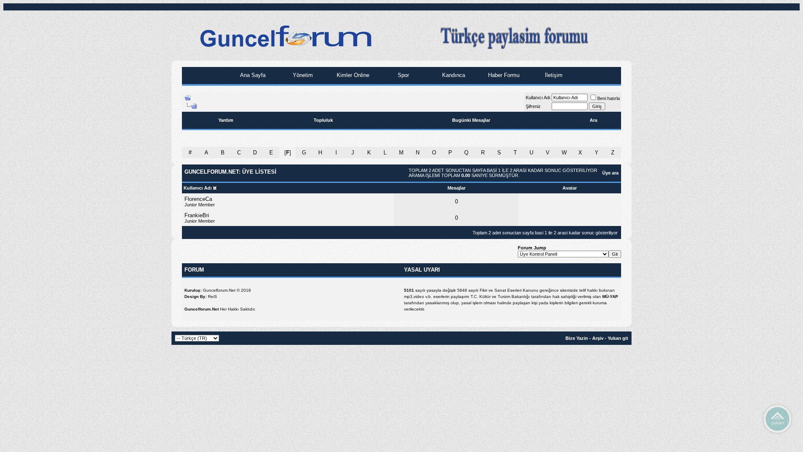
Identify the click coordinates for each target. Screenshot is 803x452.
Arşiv (598, 338)
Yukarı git (618, 338)
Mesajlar (456, 187)
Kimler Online (352, 75)
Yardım (225, 120)
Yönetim (302, 75)
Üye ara (610, 172)
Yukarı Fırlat (777, 418)
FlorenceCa (198, 199)
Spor (402, 75)
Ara (593, 120)
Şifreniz (533, 106)
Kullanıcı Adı (538, 97)
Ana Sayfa (252, 75)
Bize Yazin (576, 338)
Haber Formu (502, 75)
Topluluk (323, 120)
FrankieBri (196, 215)
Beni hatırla (608, 98)
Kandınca (452, 75)
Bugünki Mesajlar (471, 120)
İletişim (553, 75)
